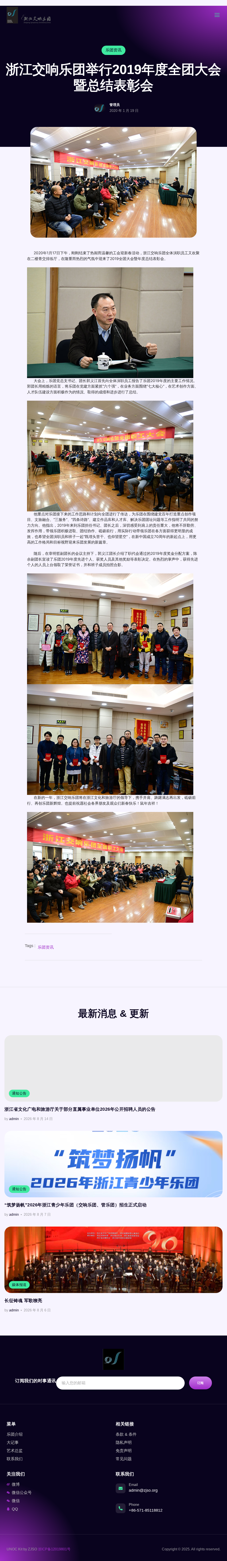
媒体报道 (19, 1285)
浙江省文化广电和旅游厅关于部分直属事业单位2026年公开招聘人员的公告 (80, 1109)
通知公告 (19, 1093)
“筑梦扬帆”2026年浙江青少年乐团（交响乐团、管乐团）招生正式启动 (75, 1204)
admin (14, 1119)
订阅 (200, 1383)
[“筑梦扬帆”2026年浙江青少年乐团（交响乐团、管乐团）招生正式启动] (113, 1164)
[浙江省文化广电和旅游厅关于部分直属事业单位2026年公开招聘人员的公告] (113, 1068)
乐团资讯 (46, 947)
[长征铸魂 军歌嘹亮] (113, 1260)
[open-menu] (217, 16)
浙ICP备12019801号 (54, 1549)
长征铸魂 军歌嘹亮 (23, 1300)
